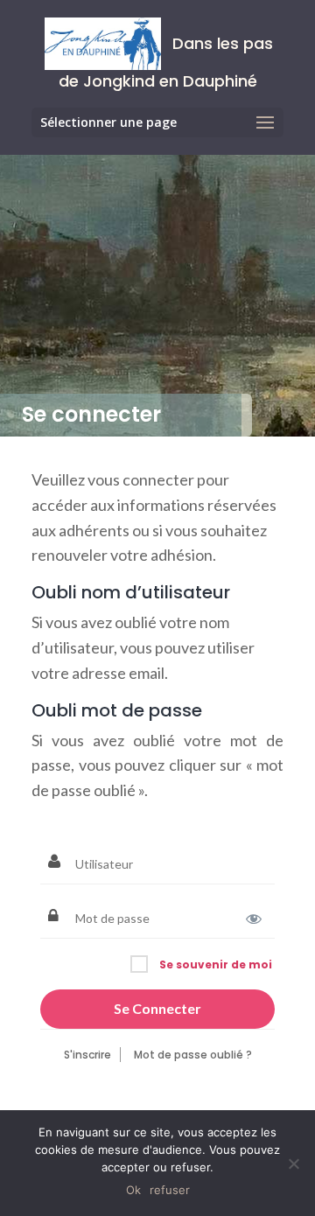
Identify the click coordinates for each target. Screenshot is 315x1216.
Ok (133, 1190)
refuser (170, 1190)
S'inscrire (87, 1054)
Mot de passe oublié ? (193, 1054)
